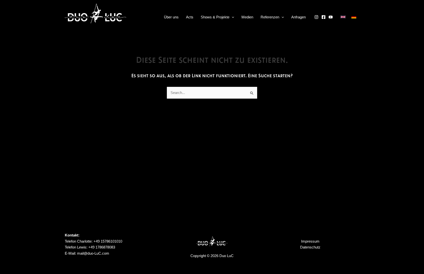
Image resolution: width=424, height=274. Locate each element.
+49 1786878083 (101, 247)
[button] (231, 17)
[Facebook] (323, 17)
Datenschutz (310, 247)
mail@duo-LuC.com (93, 253)
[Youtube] (331, 17)
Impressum (310, 241)
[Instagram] (316, 17)
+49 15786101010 (107, 241)
